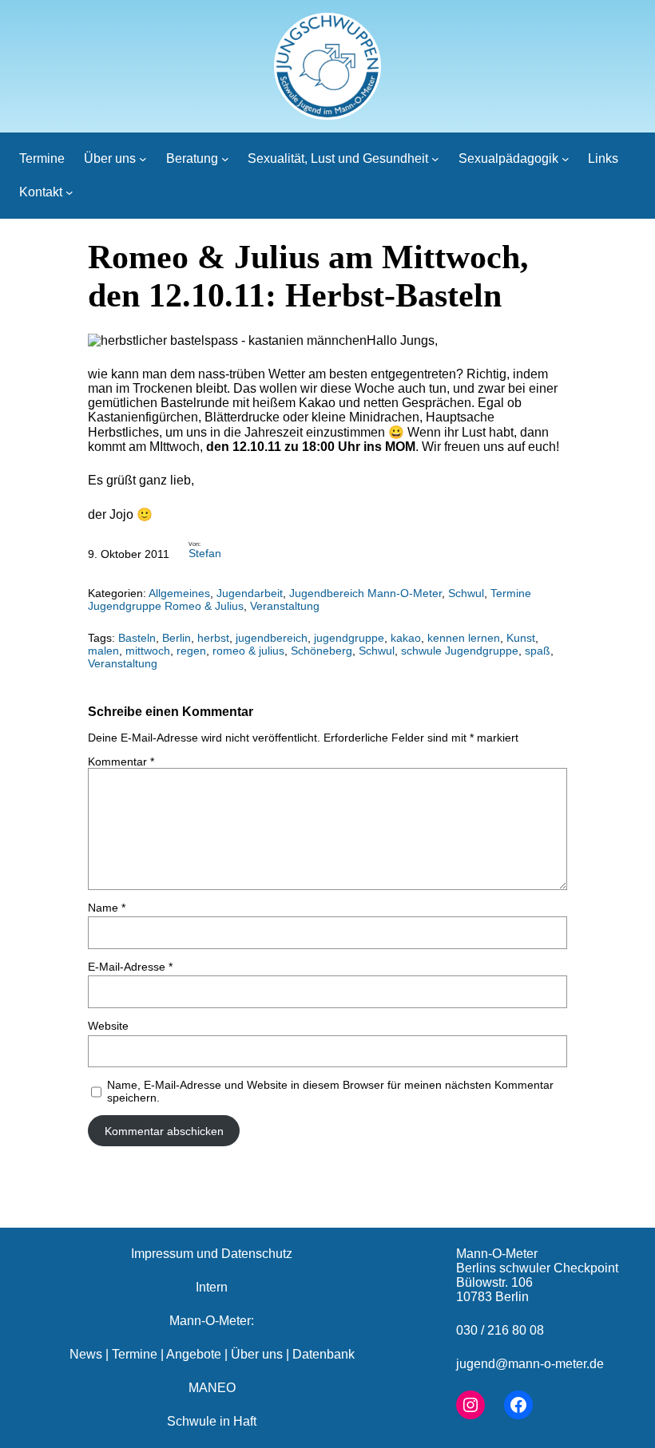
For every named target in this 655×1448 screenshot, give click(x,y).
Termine (134, 1354)
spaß (537, 650)
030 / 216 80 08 (500, 1330)
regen (191, 650)
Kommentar (121, 761)
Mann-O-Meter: (211, 1320)
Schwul (466, 593)
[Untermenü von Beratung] (225, 159)
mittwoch (147, 650)
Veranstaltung (285, 605)
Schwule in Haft (211, 1421)
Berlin (176, 637)
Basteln (137, 637)
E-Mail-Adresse (130, 966)
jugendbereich (272, 637)
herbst (213, 637)
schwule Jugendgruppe (459, 650)
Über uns (257, 1354)
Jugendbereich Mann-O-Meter (365, 593)
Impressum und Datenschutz (211, 1253)
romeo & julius (248, 650)
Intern (212, 1287)
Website (108, 1025)
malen (103, 650)
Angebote (193, 1354)
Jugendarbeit (249, 593)
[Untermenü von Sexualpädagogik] (566, 159)
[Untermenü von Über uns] (143, 159)
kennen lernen (463, 637)
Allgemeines (179, 593)
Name (106, 907)
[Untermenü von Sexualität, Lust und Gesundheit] (435, 159)
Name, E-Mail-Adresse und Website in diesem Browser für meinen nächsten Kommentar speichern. (330, 1091)
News (85, 1354)
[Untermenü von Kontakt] (69, 192)
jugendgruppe (349, 637)
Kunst (520, 637)
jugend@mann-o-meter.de (530, 1364)
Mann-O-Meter (497, 1253)
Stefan (205, 553)
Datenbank (323, 1354)
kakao (406, 637)
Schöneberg (321, 650)
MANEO (212, 1388)
